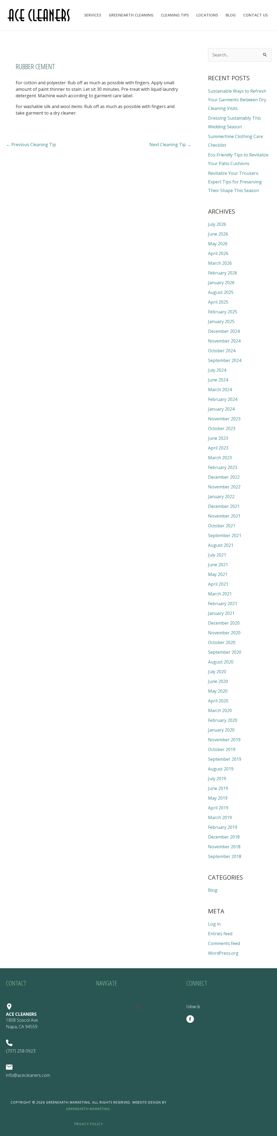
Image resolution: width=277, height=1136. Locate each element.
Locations (207, 15)
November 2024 (224, 341)
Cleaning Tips (175, 15)
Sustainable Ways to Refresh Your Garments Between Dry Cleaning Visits (237, 99)
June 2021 (218, 565)
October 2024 (221, 351)
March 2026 (220, 263)
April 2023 (218, 448)
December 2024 (224, 331)
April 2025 (218, 302)
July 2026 (217, 224)
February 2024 (222, 399)
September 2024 (224, 360)
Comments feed (224, 943)
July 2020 (217, 672)
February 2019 (222, 827)
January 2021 (221, 613)
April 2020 (218, 701)
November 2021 (224, 516)
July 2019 (217, 779)
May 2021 (217, 574)
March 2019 (220, 817)
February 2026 (222, 273)
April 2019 (218, 808)
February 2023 (222, 467)
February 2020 (222, 720)
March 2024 (220, 390)
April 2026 (218, 253)
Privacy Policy (88, 1124)
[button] (138, 1006)
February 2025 (222, 312)
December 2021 (224, 506)
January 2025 (221, 321)
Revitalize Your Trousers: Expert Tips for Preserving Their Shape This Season (235, 181)
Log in (214, 924)
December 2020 (224, 623)
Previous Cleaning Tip (31, 145)
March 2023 (220, 458)
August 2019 (220, 769)
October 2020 (221, 642)
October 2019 (221, 749)
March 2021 (220, 594)
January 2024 (221, 409)
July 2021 (217, 555)
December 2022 (224, 477)
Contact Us (255, 15)
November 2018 (224, 847)
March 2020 (220, 710)
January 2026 (221, 283)
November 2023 (224, 419)
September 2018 (224, 856)
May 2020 (217, 691)
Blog (231, 15)
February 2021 (222, 603)
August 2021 (220, 545)
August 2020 (220, 662)
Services (92, 15)
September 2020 (224, 652)
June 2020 (218, 681)
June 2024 (218, 380)
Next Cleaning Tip (170, 145)
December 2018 (224, 837)
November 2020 (224, 633)
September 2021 (224, 535)
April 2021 (218, 584)
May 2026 (217, 244)
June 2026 (218, 234)
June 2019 (218, 788)
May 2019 (217, 798)
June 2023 (218, 438)
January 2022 (221, 497)
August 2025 (220, 292)
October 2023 (221, 428)
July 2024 (217, 370)
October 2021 (221, 526)
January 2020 (221, 730)
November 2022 (224, 487)
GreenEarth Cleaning (131, 15)
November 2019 (224, 740)
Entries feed (220, 934)
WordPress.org (223, 953)
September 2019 (224, 759)
